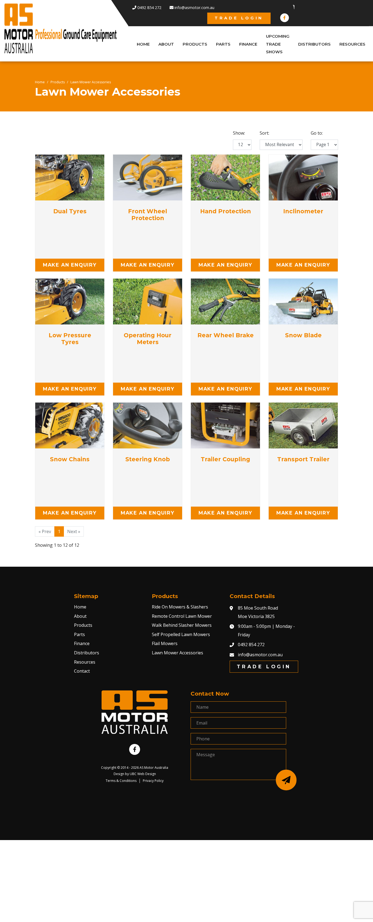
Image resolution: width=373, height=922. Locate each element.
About (80, 616)
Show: (239, 133)
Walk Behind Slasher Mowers (182, 625)
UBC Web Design (143, 774)
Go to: (317, 133)
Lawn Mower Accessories (90, 82)
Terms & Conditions (121, 780)
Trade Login (239, 18)
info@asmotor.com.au (260, 655)
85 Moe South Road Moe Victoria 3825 (258, 612)
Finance (82, 643)
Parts (79, 634)
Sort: (264, 133)
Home (40, 82)
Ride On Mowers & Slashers (180, 607)
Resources (84, 662)
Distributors (86, 653)
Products (58, 82)
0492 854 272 (251, 645)
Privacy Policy (153, 780)
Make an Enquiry (70, 265)
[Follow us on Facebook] (284, 17)
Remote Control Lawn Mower (182, 616)
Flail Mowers (164, 643)
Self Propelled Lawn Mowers (181, 634)
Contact (82, 671)
